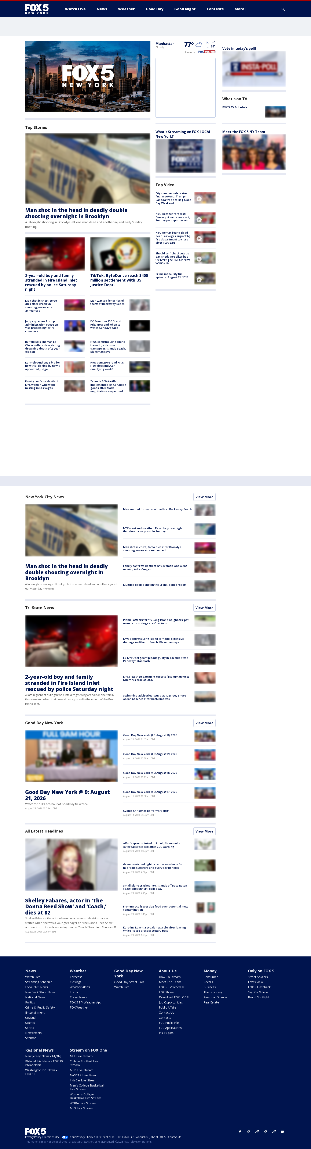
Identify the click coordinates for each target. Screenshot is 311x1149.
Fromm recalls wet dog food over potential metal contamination (156, 908)
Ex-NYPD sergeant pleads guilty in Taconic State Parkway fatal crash (155, 659)
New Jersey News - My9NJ (43, 1056)
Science (30, 1023)
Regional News (39, 1050)
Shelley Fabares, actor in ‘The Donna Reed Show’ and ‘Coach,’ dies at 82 (65, 906)
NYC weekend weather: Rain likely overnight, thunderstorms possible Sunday (153, 529)
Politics (30, 1002)
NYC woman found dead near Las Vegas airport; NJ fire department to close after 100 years (173, 238)
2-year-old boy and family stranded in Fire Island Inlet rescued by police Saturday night (51, 282)
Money (210, 970)
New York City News (44, 496)
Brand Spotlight (258, 997)
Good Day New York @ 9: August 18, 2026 (150, 773)
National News (35, 997)
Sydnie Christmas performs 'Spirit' (146, 811)
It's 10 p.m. (166, 1033)
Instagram (248, 1131)
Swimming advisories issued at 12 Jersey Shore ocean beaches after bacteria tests (154, 697)
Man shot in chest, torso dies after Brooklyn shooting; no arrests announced (41, 305)
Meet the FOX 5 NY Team (243, 131)
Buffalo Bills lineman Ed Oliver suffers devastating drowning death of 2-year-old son (43, 347)
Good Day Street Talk (129, 982)
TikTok (257, 1131)
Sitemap (30, 1038)
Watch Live (32, 977)
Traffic (74, 992)
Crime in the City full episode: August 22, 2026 (172, 275)
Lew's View (255, 982)
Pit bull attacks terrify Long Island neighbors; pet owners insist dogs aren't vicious (156, 621)
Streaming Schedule (38, 982)
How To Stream (170, 977)
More (239, 9)
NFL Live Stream (81, 1056)
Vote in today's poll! (239, 48)
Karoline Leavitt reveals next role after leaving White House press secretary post (154, 929)
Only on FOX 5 (261, 970)
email (282, 1131)
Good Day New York (44, 722)
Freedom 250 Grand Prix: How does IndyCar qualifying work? (107, 366)
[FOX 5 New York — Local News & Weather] (39, 9)
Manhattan (165, 43)
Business (210, 987)
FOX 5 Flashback (259, 987)
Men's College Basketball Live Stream (87, 1087)
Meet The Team (170, 982)
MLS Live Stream (81, 1108)
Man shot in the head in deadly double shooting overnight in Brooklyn (76, 213)
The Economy (213, 992)
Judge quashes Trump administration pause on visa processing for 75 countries (41, 326)
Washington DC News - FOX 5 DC (41, 1072)
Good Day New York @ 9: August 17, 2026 (150, 792)
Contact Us (166, 1012)
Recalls (208, 982)
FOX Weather (79, 1007)
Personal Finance (215, 997)
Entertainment (35, 1012)
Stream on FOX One (88, 1050)
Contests (165, 1018)
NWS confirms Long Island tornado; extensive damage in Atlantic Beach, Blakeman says (108, 347)
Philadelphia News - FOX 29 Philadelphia (44, 1063)
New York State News (40, 992)
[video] (205, 198)
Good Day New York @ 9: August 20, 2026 (150, 735)
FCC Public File (169, 1023)
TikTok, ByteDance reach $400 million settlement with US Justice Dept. (119, 280)
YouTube (265, 1131)
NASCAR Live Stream (84, 1075)
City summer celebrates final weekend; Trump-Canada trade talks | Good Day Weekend (173, 198)
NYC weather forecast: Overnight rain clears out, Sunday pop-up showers (173, 217)
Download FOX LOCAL (174, 997)
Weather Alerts (80, 987)
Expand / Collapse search (283, 9)
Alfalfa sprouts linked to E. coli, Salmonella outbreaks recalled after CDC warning (151, 845)
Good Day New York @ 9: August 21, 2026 (67, 795)
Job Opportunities (171, 1002)
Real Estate (211, 1002)
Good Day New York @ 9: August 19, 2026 (150, 754)
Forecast (76, 977)
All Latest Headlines (44, 831)
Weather (78, 970)
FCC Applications (170, 1028)
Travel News (78, 997)
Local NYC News (36, 987)
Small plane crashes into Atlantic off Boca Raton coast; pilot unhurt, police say (155, 887)
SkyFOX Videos (258, 992)
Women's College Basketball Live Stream (85, 1096)
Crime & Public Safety (40, 1007)
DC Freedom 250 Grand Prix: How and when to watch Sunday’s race (105, 324)
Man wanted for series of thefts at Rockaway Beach (107, 302)
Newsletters (33, 1033)
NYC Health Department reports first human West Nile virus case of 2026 (156, 678)
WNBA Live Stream (83, 1103)
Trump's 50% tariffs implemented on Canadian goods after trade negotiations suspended (108, 386)
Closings (75, 982)
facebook (240, 1131)
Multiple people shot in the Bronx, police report (154, 585)
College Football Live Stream (84, 1063)
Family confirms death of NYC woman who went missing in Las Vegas (41, 384)
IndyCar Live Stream (83, 1080)
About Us (167, 970)
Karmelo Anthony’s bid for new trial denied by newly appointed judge (42, 366)
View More (204, 497)
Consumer (211, 977)
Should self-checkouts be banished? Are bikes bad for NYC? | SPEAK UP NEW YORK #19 (173, 258)
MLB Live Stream (82, 1070)
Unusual (30, 1018)
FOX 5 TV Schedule (234, 107)
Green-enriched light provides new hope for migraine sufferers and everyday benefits (153, 866)
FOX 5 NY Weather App (86, 1002)
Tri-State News (39, 607)
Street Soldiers (258, 977)
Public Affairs (167, 1007)
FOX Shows (167, 992)
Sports (29, 1028)
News (30, 970)
